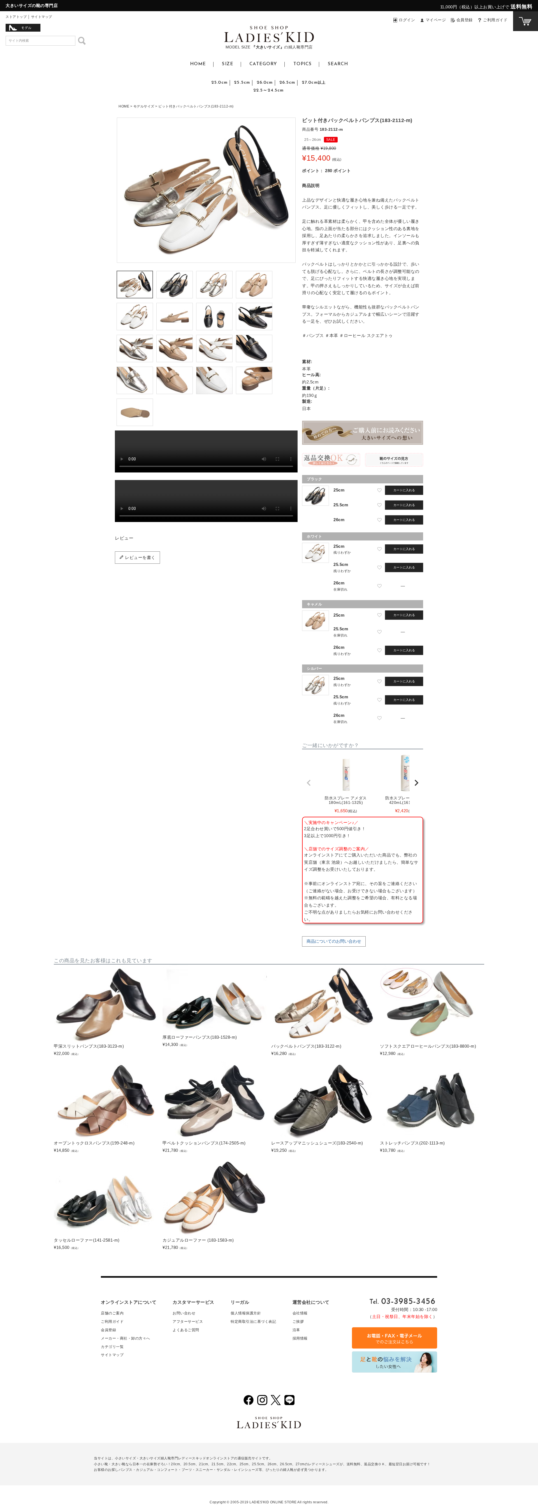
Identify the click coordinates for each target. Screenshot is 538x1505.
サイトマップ (41, 17)
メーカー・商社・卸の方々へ (125, 1338)
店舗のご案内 (112, 1313)
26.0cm (265, 82)
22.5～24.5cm (268, 90)
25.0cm (219, 82)
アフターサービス (188, 1321)
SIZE (227, 64)
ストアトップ (16, 17)
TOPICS (302, 64)
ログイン (407, 20)
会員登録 (464, 20)
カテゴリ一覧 (112, 1347)
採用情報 (300, 1338)
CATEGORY (263, 64)
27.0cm (314, 82)
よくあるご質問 (186, 1330)
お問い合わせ (184, 1313)
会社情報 (300, 1313)
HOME (198, 64)
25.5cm (242, 82)
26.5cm (287, 82)
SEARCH (338, 64)
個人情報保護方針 (246, 1313)
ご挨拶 (298, 1321)
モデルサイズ (143, 106)
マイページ (436, 20)
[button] (309, 783)
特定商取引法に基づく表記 (253, 1321)
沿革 (296, 1330)
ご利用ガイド (495, 20)
